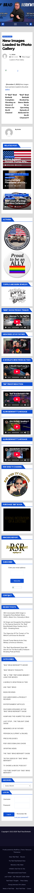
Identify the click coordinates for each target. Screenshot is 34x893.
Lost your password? (21, 817)
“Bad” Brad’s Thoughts (12, 880)
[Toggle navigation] (15, 24)
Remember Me (22, 814)
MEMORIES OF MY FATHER (13, 728)
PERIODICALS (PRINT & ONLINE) (15, 733)
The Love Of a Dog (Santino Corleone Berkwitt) (15, 203)
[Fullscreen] (28, 327)
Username (6, 799)
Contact (29, 888)
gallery (7, 89)
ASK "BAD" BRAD (9, 687)
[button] (27, 24)
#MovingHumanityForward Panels (17, 872)
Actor (13, 54)
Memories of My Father (17, 865)
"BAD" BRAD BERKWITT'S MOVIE (15, 665)
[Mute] (25, 327)
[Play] (6, 327)
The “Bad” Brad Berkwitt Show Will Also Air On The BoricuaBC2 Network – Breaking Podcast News (16, 650)
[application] (17, 321)
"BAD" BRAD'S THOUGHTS (13, 670)
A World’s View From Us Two (17, 868)
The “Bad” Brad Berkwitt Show (17, 861)
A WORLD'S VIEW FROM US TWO (15, 682)
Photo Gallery (24, 880)
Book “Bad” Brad (20, 888)
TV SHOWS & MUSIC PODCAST (15, 765)
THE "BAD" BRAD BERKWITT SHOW (16, 753)
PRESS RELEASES (7, 36)
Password (6, 805)
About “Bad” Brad (14, 857)
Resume (22, 857)
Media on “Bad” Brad (8, 888)
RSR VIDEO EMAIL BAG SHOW (14, 743)
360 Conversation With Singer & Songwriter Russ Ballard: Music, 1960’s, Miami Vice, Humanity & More (16, 615)
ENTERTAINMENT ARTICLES (14, 704)
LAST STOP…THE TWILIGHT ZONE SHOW (17, 876)
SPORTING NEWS (10, 748)
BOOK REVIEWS (9, 692)
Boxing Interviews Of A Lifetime (17, 884)
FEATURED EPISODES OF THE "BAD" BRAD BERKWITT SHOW (15, 174)
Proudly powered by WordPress (11, 849)
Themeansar (17, 852)
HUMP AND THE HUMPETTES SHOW (17, 716)
